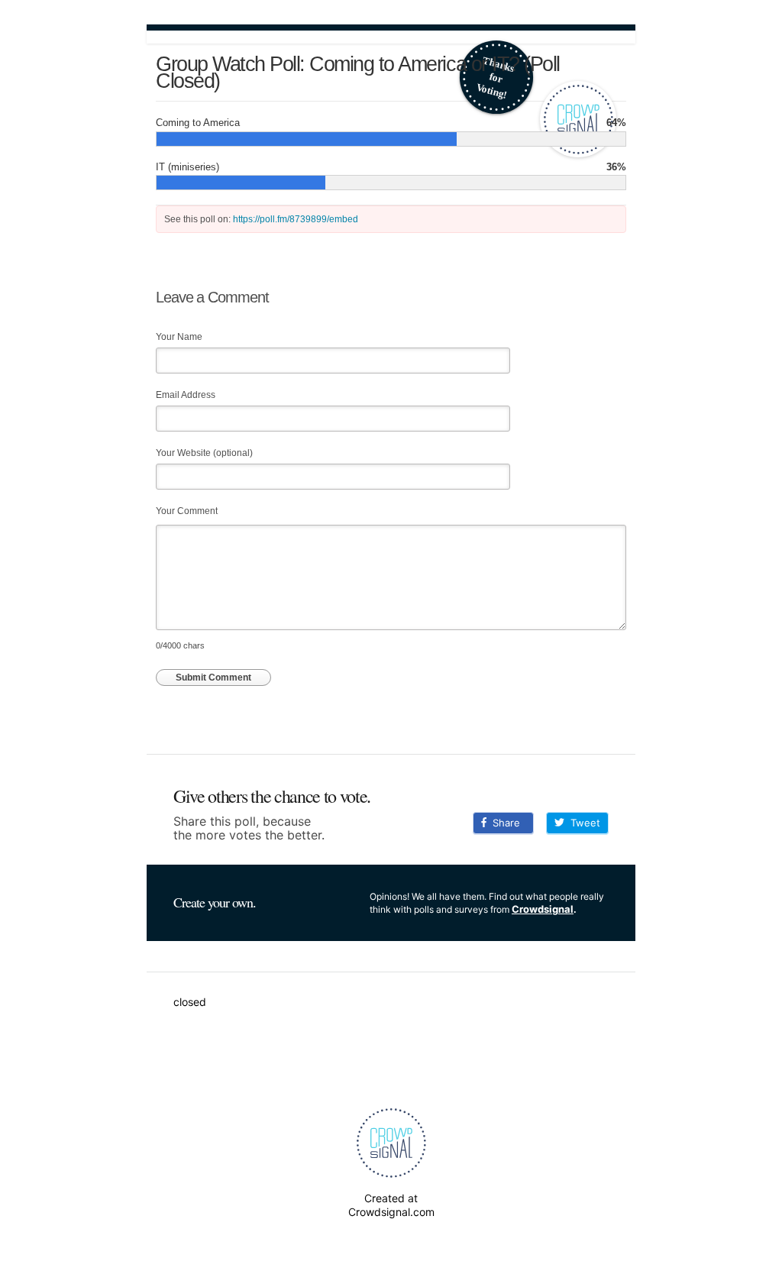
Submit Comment (213, 677)
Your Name (179, 336)
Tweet (582, 823)
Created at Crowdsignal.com (391, 1205)
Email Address (185, 395)
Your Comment (187, 511)
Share (503, 823)
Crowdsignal (543, 909)
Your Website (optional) (204, 453)
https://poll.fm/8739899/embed (295, 219)
